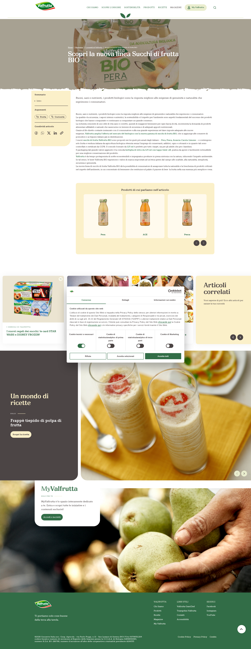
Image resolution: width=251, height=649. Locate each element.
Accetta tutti (163, 356)
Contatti (180, 615)
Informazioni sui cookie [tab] (164, 300)
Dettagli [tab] (125, 300)
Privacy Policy (200, 637)
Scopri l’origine (111, 7)
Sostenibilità (132, 7)
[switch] (111, 346)
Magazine (175, 7)
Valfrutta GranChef (186, 606)
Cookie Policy (184, 637)
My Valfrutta (160, 624)
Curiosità (59, 117)
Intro (39, 101)
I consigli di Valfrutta (93, 47)
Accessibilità (183, 619)
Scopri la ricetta (21, 434)
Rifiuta (88, 356)
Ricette (162, 7)
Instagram (211, 611)
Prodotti (157, 611)
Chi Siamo (159, 606)
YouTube (211, 615)
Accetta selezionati (125, 356)
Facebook (211, 606)
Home (70, 47)
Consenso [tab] (86, 300)
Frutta (43, 117)
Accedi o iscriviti (52, 517)
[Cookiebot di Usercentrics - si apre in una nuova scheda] (170, 291)
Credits (213, 637)
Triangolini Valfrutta (186, 611)
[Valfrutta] (45, 6)
